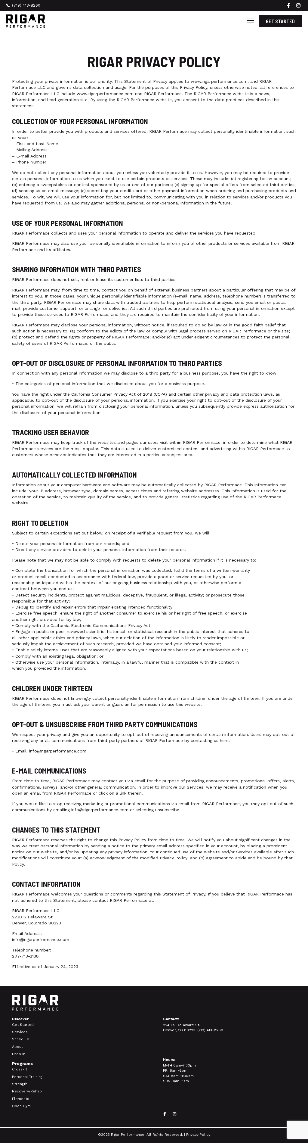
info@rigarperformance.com (57, 751)
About (17, 1047)
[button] (250, 21)
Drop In (18, 1054)
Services (20, 1032)
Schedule (20, 1039)
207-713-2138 (25, 956)
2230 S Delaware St (32, 916)
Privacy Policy (198, 1134)
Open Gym (21, 1106)
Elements (20, 1099)
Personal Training (27, 1077)
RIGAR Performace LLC (35, 910)
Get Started (23, 1025)
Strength (19, 1084)
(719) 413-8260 (210, 1030)
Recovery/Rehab (27, 1091)
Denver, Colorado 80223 (36, 922)
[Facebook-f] (164, 1114)
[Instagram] (174, 1114)
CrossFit (19, 1069)
